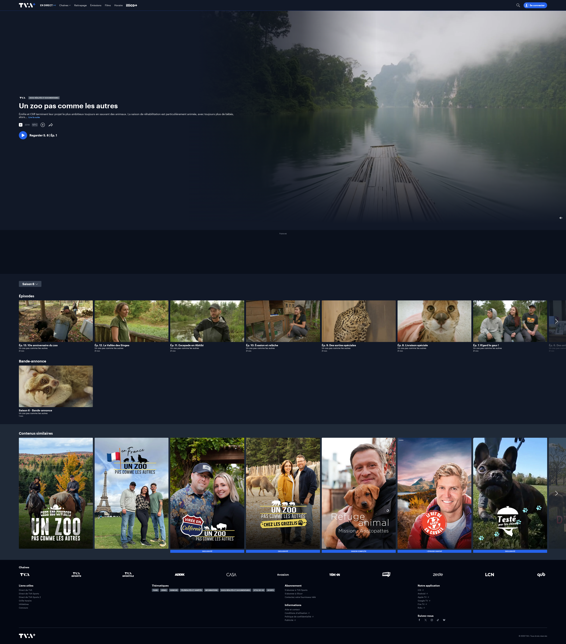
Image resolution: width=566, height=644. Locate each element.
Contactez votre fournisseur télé (300, 597)
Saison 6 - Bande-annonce (35, 410)
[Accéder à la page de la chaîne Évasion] (283, 574)
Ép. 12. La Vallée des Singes (112, 345)
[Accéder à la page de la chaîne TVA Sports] (76, 574)
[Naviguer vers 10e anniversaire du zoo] (56, 326)
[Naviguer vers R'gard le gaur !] (510, 326)
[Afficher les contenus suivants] (556, 326)
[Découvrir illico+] (131, 5)
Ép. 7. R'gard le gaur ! (486, 345)
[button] (38, 135)
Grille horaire (25, 601)
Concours (23, 608)
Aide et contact (292, 609)
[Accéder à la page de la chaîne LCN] (490, 574)
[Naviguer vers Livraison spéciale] (435, 326)
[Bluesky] (444, 620)
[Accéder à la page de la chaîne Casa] (231, 574)
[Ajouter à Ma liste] (43, 125)
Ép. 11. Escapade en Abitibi (187, 345)
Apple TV (422, 597)
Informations (211, 590)
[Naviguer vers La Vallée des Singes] (132, 326)
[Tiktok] (438, 620)
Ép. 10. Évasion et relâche (262, 345)
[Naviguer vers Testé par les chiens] (510, 495)
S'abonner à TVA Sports (296, 590)
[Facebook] (419, 620)
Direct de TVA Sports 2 (30, 597)
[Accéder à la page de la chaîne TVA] (25, 574)
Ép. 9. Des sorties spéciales (339, 345)
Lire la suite (34, 117)
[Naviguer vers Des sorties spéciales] (359, 326)
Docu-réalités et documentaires (235, 590)
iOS (419, 590)
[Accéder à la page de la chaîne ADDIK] (180, 574)
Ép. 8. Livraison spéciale (413, 345)
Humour (173, 590)
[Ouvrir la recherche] (518, 5)
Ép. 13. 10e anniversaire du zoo (38, 345)
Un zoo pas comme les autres (33, 348)
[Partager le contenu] (51, 125)
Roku (420, 608)
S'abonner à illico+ (294, 593)
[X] (425, 620)
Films (155, 590)
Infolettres (24, 604)
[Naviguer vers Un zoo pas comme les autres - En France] (132, 495)
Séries (164, 590)
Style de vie (259, 590)
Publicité (289, 620)
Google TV (423, 601)
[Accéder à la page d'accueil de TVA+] (27, 636)
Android (421, 593)
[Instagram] (431, 620)
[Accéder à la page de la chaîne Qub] (541, 574)
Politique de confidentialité (298, 616)
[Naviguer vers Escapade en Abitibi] (207, 326)
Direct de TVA (25, 590)
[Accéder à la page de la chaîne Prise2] (386, 574)
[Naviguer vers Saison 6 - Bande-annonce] (56, 391)
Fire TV (421, 604)
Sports (270, 590)
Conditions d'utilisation (296, 613)
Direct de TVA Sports (29, 593)
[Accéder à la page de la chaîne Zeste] (438, 574)
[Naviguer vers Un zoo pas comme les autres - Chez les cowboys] (56, 495)
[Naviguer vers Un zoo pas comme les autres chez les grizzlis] (283, 495)
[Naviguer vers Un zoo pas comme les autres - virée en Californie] (207, 495)
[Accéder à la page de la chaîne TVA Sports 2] (128, 574)
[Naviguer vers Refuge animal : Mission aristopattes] (359, 495)
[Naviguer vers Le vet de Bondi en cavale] (435, 495)
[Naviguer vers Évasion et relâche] (283, 326)
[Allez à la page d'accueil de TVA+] (27, 5)
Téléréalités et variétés (191, 590)
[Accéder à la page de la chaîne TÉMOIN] (334, 574)
